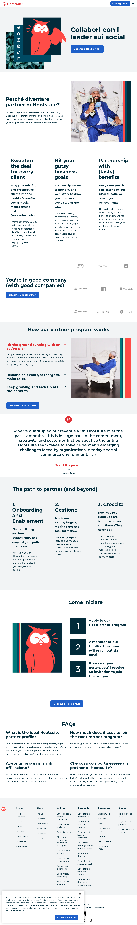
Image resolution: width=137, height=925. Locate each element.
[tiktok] (91, 920)
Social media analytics (63, 825)
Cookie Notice (17, 910)
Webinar (102, 836)
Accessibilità (99, 908)
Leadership (21, 831)
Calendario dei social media (63, 852)
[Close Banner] (80, 894)
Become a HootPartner (87, 49)
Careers (19, 826)
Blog (100, 824)
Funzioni (40, 838)
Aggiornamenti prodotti (125, 823)
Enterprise (41, 833)
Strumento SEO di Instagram (84, 854)
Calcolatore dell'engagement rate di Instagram (85, 846)
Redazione (21, 841)
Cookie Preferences (66, 917)
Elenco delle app (105, 841)
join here (24, 774)
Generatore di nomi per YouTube (83, 872)
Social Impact (22, 846)
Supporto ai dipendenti (62, 867)
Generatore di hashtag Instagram (83, 835)
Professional (42, 824)
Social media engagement (63, 859)
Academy (102, 819)
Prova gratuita (120, 3)
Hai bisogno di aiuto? (125, 815)
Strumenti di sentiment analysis (83, 824)
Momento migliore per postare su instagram (62, 841)
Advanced (41, 829)
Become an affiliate (103, 847)
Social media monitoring (63, 875)
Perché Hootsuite (20, 815)
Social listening (64, 832)
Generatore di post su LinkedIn (85, 862)
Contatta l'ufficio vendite (126, 830)
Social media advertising (63, 883)
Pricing (40, 814)
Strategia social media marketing (64, 817)
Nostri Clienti (22, 836)
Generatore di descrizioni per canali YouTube (84, 882)
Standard (41, 819)
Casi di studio (104, 814)
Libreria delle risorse (104, 830)
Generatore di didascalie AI (83, 815)
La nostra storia (23, 821)
